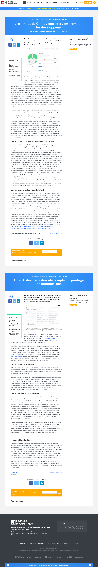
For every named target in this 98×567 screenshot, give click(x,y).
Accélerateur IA (46, 8)
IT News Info (35, 531)
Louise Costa (14, 472)
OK (59, 251)
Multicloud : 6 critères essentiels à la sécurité (14, 72)
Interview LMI (69, 8)
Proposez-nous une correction (56, 233)
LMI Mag (77, 8)
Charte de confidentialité (54, 543)
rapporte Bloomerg (16, 356)
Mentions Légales (42, 543)
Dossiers (39, 2)
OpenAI (33, 334)
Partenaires (74, 2)
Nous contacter (24, 543)
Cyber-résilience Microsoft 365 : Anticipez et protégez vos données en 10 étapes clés (14, 66)
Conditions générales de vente (70, 543)
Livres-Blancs (65, 2)
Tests (62, 8)
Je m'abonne (73, 48)
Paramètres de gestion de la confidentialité (49, 545)
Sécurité (44, 19)
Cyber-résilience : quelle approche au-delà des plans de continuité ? (14, 77)
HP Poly (28, 8)
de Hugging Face (51, 338)
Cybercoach (56, 8)
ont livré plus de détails (50, 79)
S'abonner (88, 2)
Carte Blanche (36, 8)
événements (47, 2)
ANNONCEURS (33, 543)
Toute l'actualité (36, 19)
